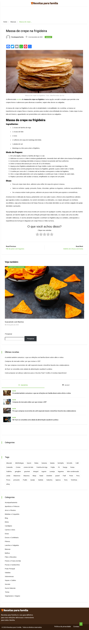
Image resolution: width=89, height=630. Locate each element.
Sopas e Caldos (10, 580)
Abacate (9, 463)
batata (52, 463)
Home (5, 22)
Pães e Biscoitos (10, 557)
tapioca (58, 480)
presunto (16, 480)
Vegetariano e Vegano (12, 596)
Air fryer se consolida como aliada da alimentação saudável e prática (28, 369)
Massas (13, 22)
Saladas (8, 572)
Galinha (9, 471)
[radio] (37, 234)
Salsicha (49, 480)
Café (77, 463)
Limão (8, 476)
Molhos (7, 553)
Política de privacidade (62, 627)
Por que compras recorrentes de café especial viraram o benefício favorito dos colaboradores (37, 365)
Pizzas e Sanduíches (12, 565)
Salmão (40, 480)
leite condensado (73, 471)
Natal (41, 476)
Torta (65, 480)
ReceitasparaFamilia (17, 37)
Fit (59, 467)
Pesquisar (8, 334)
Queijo (32, 480)
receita (18, 99)
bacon (29, 463)
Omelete (49, 476)
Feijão (53, 467)
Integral (35, 471)
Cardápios (8, 526)
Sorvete (7, 584)
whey (8, 484)
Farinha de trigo (42, 467)
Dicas (7, 534)
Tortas (7, 592)
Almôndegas (19, 463)
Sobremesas (9, 576)
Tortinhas (74, 480)
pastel (57, 476)
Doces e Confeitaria (11, 537)
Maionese (17, 476)
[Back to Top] (80, 624)
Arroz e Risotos (10, 510)
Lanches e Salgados (12, 545)
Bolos (7, 522)
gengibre (18, 471)
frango (65, 467)
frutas (72, 467)
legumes (61, 471)
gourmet (27, 471)
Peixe (71, 476)
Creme (18, 467)
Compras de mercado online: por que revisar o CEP (22, 361)
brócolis (69, 463)
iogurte (44, 471)
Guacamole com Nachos (14, 322)
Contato (76, 627)
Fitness (7, 541)
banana (44, 463)
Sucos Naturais (10, 588)
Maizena (26, 476)
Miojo (34, 476)
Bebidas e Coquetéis (12, 514)
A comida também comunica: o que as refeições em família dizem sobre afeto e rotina (34, 357)
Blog (14, 391)
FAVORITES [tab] (24, 385)
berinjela (61, 463)
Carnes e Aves (10, 530)
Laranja (52, 471)
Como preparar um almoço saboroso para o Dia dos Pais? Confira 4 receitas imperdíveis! (36, 373)
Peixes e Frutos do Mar (13, 561)
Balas (36, 463)
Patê (64, 476)
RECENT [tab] (67, 385)
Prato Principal (10, 569)
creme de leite (28, 467)
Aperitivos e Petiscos (16, 267)
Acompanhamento (11, 502)
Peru (78, 476)
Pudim (25, 480)
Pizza (8, 480)
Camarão (9, 467)
